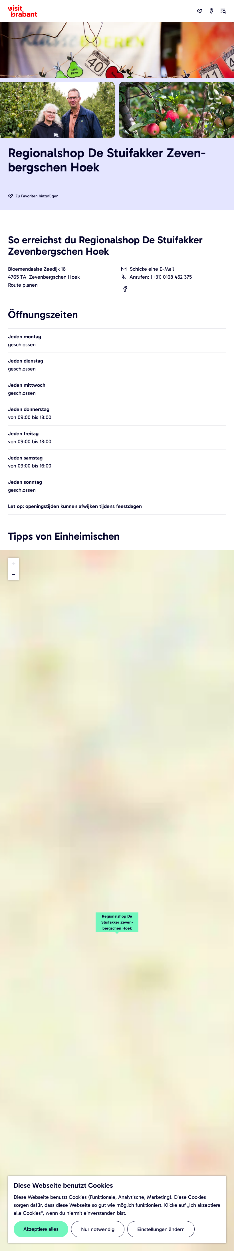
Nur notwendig (97, 1229)
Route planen (23, 285)
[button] (117, 925)
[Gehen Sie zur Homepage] (26, 11)
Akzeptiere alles (40, 1229)
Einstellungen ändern (161, 1229)
